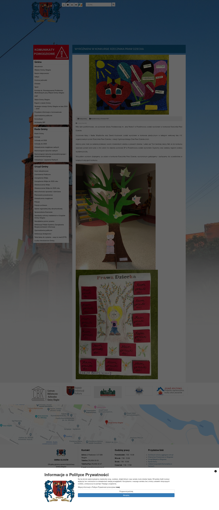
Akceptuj (126, 495)
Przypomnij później (126, 491)
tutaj (118, 487)
